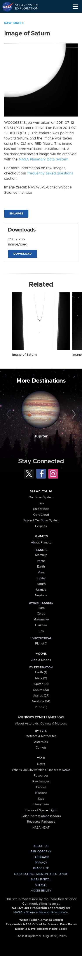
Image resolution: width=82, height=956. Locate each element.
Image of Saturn (24, 354)
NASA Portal (41, 879)
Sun (41, 503)
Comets (41, 747)
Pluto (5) (41, 707)
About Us (41, 846)
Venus (41, 560)
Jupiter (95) (41, 684)
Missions (41, 792)
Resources (41, 775)
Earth (41, 566)
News (41, 764)
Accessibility (41, 890)
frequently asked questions (50, 173)
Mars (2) (41, 678)
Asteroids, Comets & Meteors (41, 717)
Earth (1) (41, 672)
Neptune (41, 595)
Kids (41, 798)
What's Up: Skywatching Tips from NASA (41, 769)
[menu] (75, 7)
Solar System (41, 491)
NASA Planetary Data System (43, 159)
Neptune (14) (41, 701)
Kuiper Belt (41, 508)
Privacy (41, 862)
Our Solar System (41, 497)
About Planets (41, 542)
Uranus (41, 589)
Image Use (41, 868)
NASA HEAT (41, 827)
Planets (41, 536)
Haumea (41, 625)
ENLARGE (16, 213)
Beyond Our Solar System (41, 520)
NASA (6, 7)
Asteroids (41, 742)
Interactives (41, 804)
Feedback (41, 857)
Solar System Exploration (24, 7)
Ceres (41, 613)
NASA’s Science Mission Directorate (40, 912)
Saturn (41, 583)
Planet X (41, 643)
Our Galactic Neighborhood (24, 17)
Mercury (41, 555)
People (41, 787)
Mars (41, 572)
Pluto (41, 607)
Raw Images (14, 23)
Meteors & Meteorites (41, 736)
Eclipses (41, 526)
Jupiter (41, 436)
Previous (8, 414)
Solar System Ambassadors (41, 816)
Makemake (41, 619)
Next (73, 414)
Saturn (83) (41, 689)
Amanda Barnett (51, 920)
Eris (41, 631)
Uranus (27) (41, 695)
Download (22, 253)
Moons (41, 653)
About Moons (41, 660)
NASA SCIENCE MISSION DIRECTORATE (41, 874)
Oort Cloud (41, 514)
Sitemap (41, 885)
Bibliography (41, 851)
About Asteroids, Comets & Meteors (41, 723)
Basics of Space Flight (41, 810)
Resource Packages (41, 821)
